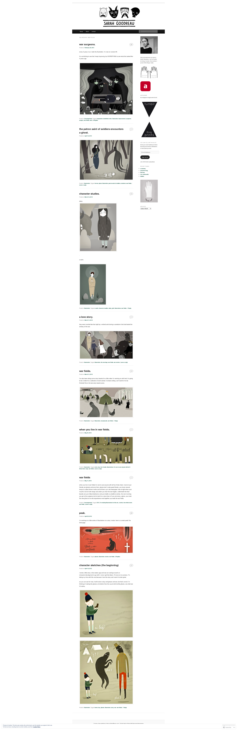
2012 (98, 502)
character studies (103, 308)
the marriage (104, 362)
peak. (82, 513)
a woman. (143, 168)
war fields (86, 120)
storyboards (104, 421)
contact (94, 31)
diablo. (142, 176)
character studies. (89, 193)
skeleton (123, 183)
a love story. (86, 317)
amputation (100, 118)
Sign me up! (145, 157)
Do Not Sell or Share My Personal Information (131, 723)
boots (96, 707)
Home (81, 31)
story (112, 707)
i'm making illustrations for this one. (109, 502)
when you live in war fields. (94, 429)
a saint (96, 308)
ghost (100, 183)
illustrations (118, 308)
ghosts (96, 556)
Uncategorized (88, 118)
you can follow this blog (148, 142)
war (115, 707)
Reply (129, 308)
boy (99, 467)
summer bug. (144, 170)
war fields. (85, 371)
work (91, 120)
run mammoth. (144, 174)
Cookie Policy (36, 727)
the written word (127, 502)
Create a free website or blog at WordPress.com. (106, 723)
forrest (96, 183)
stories (121, 502)
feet (102, 467)
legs (87, 469)
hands (104, 467)
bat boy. (142, 172)
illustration (115, 118)
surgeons (128, 118)
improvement (122, 118)
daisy (110, 308)
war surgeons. (87, 44)
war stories (117, 362)
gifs (113, 308)
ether (110, 118)
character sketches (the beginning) (99, 565)
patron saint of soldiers (115, 183)
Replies (95, 120)
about (87, 31)
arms (96, 467)
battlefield (106, 118)
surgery (81, 120)
